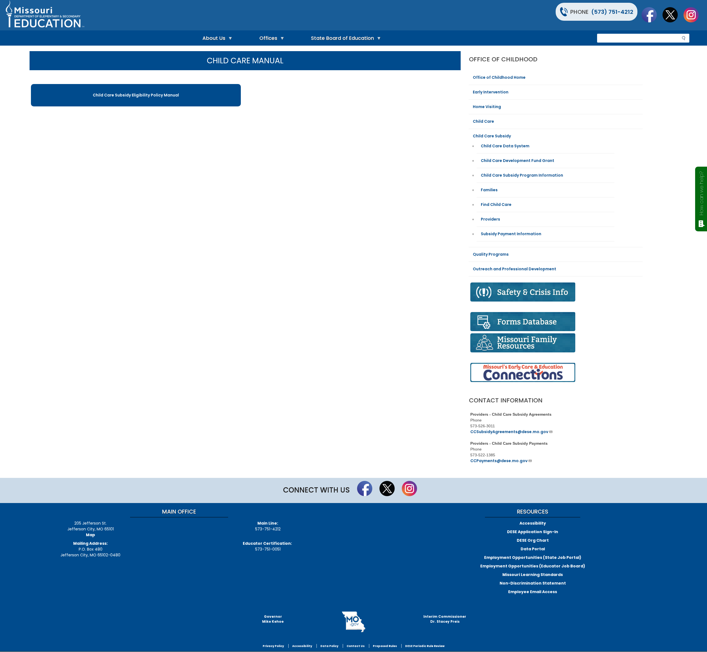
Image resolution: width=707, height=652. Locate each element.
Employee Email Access (532, 592)
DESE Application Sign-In (532, 532)
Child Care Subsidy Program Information (522, 175)
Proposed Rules (385, 646)
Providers (490, 219)
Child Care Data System (505, 146)
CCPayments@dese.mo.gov (498, 461)
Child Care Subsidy (492, 136)
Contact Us (356, 646)
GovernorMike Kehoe (273, 619)
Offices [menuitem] (267, 39)
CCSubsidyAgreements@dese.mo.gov (509, 431)
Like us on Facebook (651, 14)
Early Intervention (490, 92)
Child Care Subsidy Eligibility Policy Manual (136, 95)
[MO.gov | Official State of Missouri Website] (353, 622)
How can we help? (701, 193)
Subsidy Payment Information (511, 234)
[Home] (179, 15)
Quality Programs (491, 254)
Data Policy (329, 646)
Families (489, 190)
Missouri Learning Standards (532, 574)
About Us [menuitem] (212, 39)
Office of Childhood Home (499, 77)
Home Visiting (487, 106)
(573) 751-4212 (612, 12)
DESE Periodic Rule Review (425, 646)
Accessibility (532, 523)
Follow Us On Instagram (693, 14)
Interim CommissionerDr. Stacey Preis (444, 619)
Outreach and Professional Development (514, 269)
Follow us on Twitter (672, 14)
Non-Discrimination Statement (533, 583)
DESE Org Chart (533, 540)
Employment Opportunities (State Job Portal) (532, 557)
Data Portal (533, 549)
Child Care (483, 121)
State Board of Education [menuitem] (341, 39)
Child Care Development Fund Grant (517, 160)
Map (90, 535)
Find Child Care (496, 204)
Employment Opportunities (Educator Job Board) (532, 566)
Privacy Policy (273, 646)
